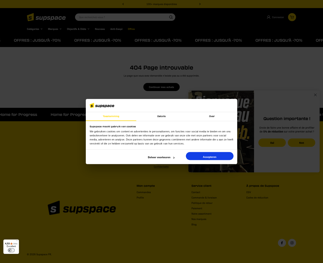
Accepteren (209, 157)
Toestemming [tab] (111, 116)
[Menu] (17, 241)
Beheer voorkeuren (159, 157)
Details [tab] (161, 116)
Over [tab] (212, 116)
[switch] (11, 250)
